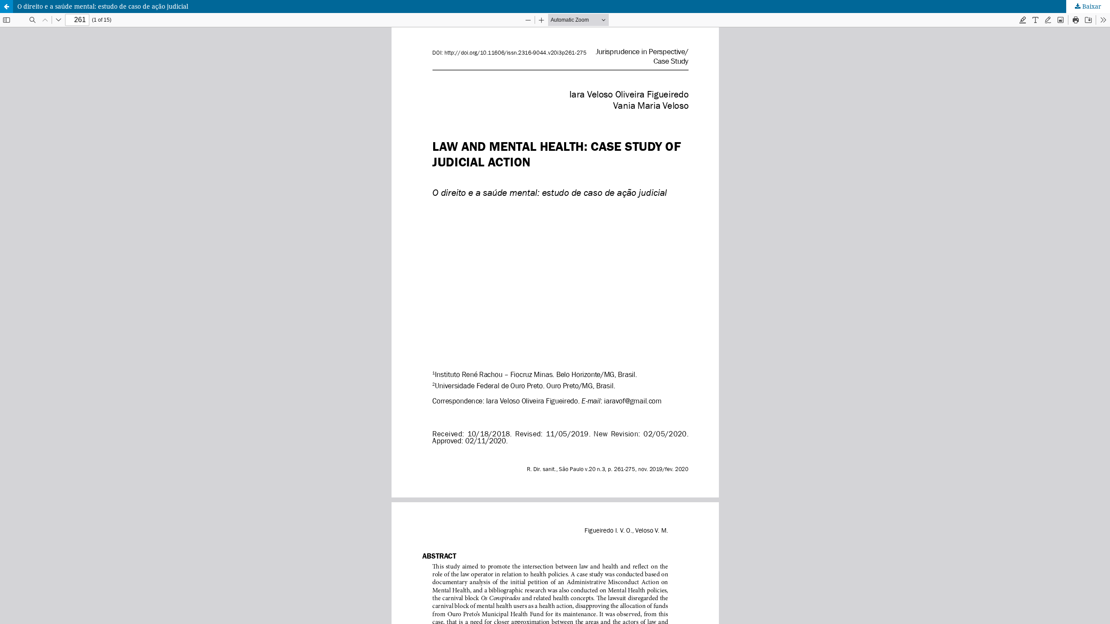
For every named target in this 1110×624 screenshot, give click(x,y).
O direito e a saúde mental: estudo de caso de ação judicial (102, 6)
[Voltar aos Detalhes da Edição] (6, 6)
